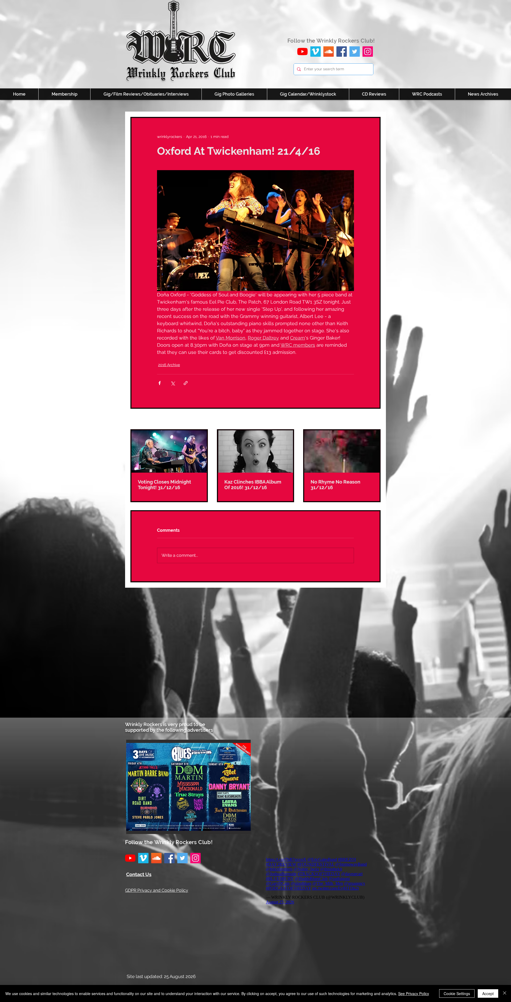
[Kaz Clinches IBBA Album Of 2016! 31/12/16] (255, 451)
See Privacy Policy (413, 993)
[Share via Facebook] (159, 383)
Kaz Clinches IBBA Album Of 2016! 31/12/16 (252, 484)
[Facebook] (341, 51)
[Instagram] (367, 51)
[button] (188, 787)
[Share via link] (185, 383)
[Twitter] (354, 51)
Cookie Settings (457, 993)
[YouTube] (302, 51)
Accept (488, 993)
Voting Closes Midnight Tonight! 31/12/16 (164, 484)
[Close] (504, 993)
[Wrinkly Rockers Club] (315, 51)
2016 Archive (169, 365)
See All (374, 419)
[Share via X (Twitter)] (172, 383)
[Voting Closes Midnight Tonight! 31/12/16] (169, 451)
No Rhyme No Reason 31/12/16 (335, 484)
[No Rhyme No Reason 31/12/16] (342, 451)
